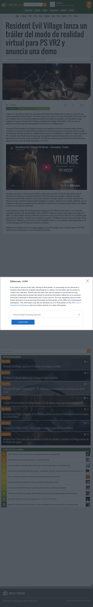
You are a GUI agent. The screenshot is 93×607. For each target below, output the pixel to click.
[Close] (88, 281)
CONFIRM (23, 322)
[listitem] (46, 314)
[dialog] (46, 303)
